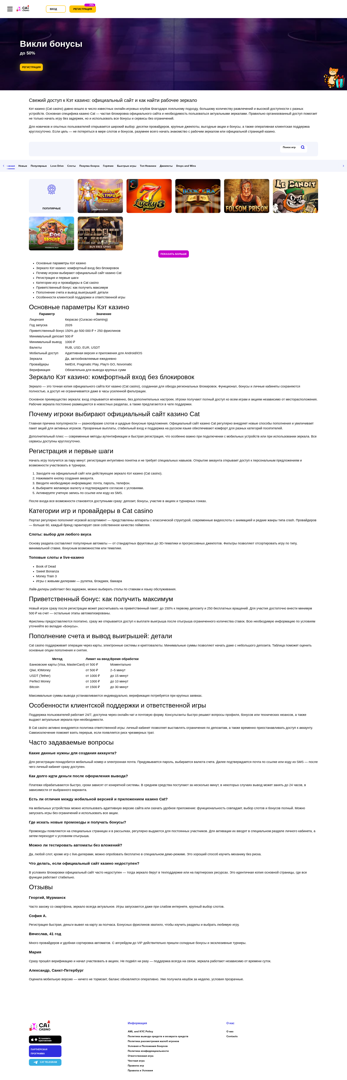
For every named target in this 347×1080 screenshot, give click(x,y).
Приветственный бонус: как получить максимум (72, 287)
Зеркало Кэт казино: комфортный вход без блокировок (77, 268)
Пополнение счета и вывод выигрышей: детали (72, 292)
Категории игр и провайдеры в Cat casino (67, 282)
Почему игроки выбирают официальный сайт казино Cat (78, 273)
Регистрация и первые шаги (57, 278)
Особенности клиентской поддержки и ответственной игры (80, 297)
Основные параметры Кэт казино (61, 263)
